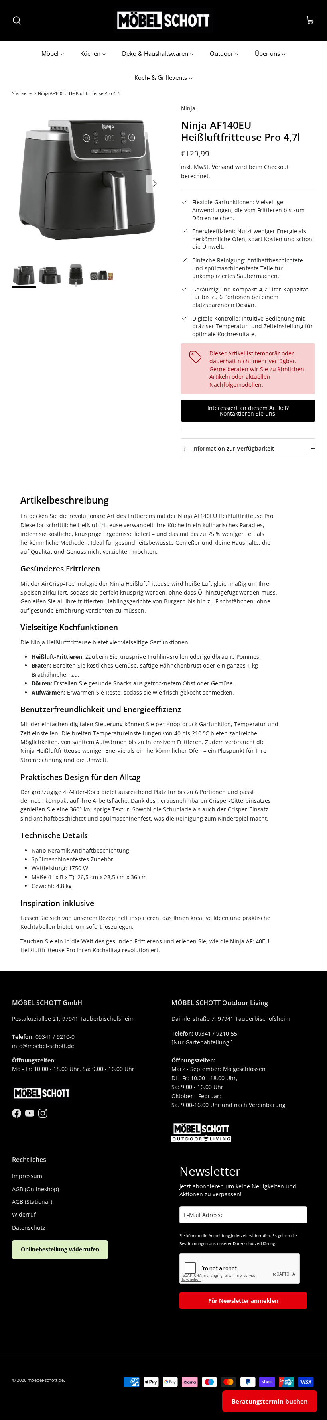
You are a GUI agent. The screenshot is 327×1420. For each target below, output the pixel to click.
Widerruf (24, 1214)
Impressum (27, 1176)
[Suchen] (17, 20)
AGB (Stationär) (32, 1201)
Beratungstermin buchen (270, 1401)
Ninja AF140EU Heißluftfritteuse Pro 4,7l (79, 93)
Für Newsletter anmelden (243, 1300)
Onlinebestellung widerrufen (60, 1249)
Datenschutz (28, 1227)
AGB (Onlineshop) (35, 1189)
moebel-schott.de (46, 1380)
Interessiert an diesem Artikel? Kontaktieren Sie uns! (248, 410)
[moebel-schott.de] (163, 20)
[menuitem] (52, 53)
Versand (223, 167)
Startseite (22, 93)
